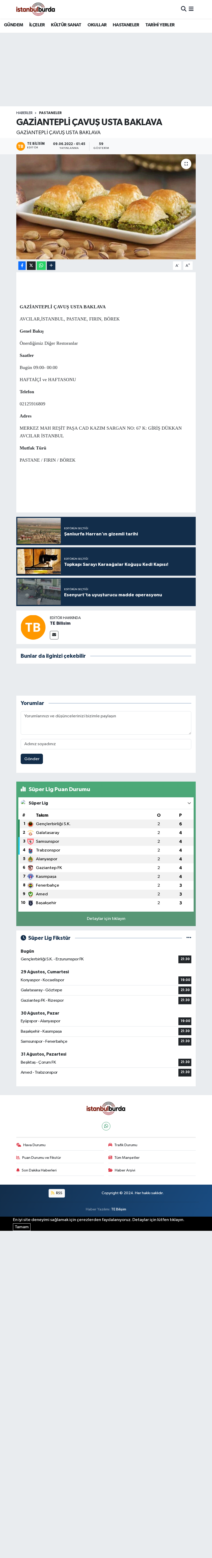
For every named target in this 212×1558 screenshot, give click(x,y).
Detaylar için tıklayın (106, 919)
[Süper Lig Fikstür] (188, 938)
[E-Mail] (54, 635)
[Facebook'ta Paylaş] (22, 265)
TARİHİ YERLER (160, 25)
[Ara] (183, 9)
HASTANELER (126, 25)
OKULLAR (97, 25)
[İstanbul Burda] (35, 9)
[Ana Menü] (191, 9)
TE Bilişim (118, 1209)
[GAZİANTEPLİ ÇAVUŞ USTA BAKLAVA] (106, 206)
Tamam (22, 1227)
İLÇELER (37, 25)
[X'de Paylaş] (31, 265)
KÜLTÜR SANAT (66, 25)
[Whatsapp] (106, 1126)
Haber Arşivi (125, 1170)
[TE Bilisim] (33, 627)
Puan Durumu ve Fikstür (41, 1158)
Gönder (32, 759)
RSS (58, 1193)
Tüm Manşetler (127, 1158)
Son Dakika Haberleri (39, 1170)
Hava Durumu (34, 1145)
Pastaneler (50, 113)
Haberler (24, 113)
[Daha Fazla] (51, 265)
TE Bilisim (60, 623)
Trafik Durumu (125, 1145)
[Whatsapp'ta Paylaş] (41, 265)
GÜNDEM (13, 25)
